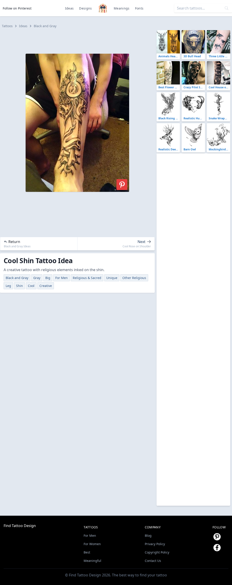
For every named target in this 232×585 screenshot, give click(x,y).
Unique (111, 278)
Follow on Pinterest (17, 8)
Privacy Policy (155, 544)
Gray (36, 278)
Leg (8, 286)
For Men (61, 278)
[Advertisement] (79, 40)
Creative (45, 286)
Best (87, 552)
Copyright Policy (157, 552)
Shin (19, 286)
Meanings (122, 8)
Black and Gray (45, 26)
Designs (85, 8)
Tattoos (7, 26)
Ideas (69, 8)
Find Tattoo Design (20, 525)
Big (47, 278)
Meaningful (92, 561)
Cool (31, 286)
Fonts (139, 8)
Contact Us (153, 561)
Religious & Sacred (87, 278)
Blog (148, 535)
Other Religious (134, 278)
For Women (92, 544)
